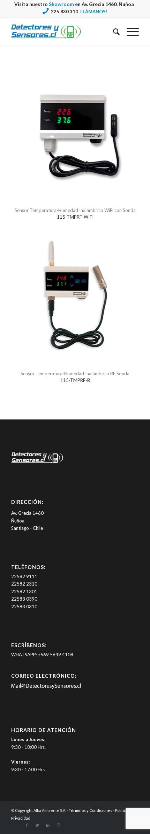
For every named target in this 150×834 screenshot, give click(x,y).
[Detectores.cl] (37, 463)
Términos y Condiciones (90, 810)
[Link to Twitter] (37, 825)
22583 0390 (24, 599)
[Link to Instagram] (58, 825)
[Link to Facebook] (27, 825)
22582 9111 (24, 576)
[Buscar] (113, 32)
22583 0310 (24, 606)
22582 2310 (24, 584)
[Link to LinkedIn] (48, 825)
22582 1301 (24, 591)
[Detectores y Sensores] (62, 32)
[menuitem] (113, 32)
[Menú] (129, 32)
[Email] (46, 687)
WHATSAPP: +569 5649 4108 (42, 654)
